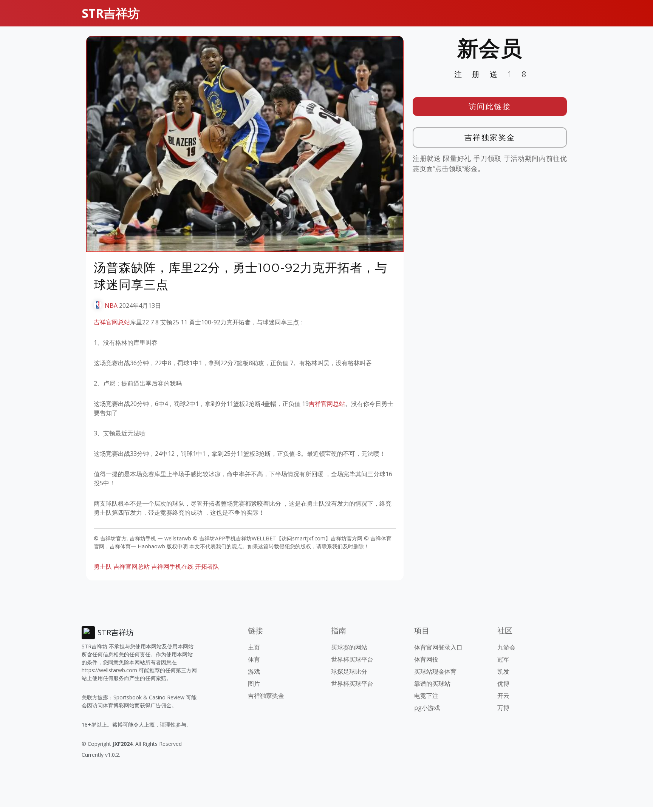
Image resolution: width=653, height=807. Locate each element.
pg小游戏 (427, 708)
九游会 (506, 647)
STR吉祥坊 (111, 13)
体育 (254, 659)
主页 (254, 647)
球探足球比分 (349, 671)
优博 (503, 683)
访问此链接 (490, 106)
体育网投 (426, 659)
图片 (254, 683)
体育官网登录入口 (438, 647)
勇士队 (103, 566)
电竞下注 (426, 695)
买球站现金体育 (435, 671)
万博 (503, 708)
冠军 (503, 659)
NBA (111, 305)
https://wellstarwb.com (109, 670)
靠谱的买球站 (432, 683)
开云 (503, 695)
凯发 (503, 671)
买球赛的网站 (349, 647)
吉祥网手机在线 (172, 566)
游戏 (254, 671)
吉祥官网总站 (112, 322)
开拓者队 (207, 566)
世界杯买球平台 (352, 659)
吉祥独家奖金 (489, 137)
